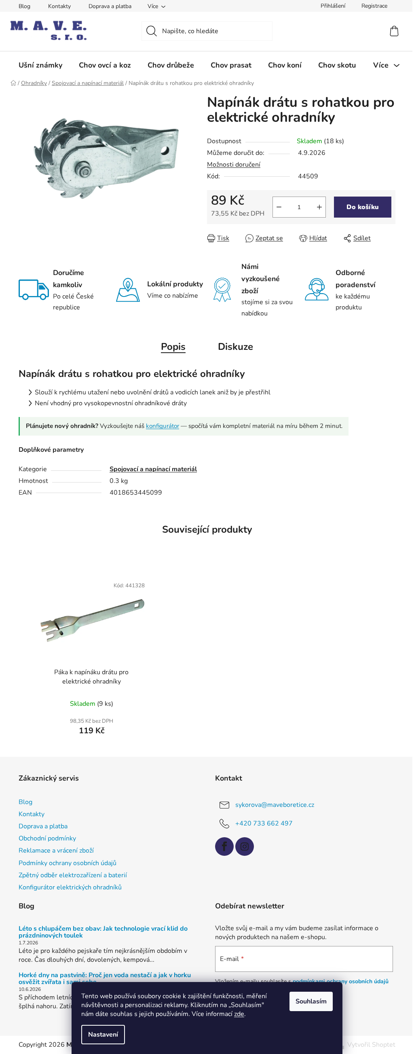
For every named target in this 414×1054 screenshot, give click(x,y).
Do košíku (362, 207)
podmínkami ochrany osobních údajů (341, 981)
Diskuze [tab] (235, 346)
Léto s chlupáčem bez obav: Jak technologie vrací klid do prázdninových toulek (103, 932)
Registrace (374, 6)
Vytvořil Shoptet (371, 1044)
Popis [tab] (173, 346)
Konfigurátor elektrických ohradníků (70, 887)
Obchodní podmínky (47, 838)
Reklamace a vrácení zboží (56, 850)
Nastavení (103, 1034)
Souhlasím (311, 1001)
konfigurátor (162, 426)
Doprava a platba (110, 6)
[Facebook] (224, 846)
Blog (24, 6)
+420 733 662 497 (264, 823)
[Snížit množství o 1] (279, 207)
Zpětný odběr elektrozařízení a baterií (73, 875)
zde (239, 1014)
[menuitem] (40, 65)
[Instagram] (244, 846)
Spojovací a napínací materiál (153, 469)
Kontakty (59, 6)
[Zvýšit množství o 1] (319, 207)
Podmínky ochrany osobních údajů (67, 863)
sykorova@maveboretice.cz (274, 804)
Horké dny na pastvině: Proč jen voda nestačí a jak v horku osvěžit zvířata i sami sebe (105, 979)
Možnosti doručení (233, 164)
